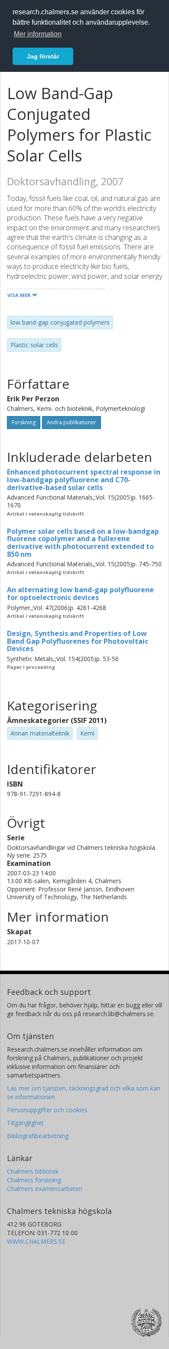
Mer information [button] (38, 34)
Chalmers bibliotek (32, 1171)
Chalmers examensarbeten (44, 1188)
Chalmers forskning (34, 1180)
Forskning (24, 422)
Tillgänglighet (25, 1123)
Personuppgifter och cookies (47, 1110)
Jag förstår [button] (43, 56)
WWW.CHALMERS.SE (36, 1241)
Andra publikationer (71, 422)
